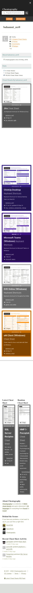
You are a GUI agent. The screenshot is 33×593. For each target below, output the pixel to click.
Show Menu (30, 2)
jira (6, 120)
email (12, 353)
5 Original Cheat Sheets (19, 39)
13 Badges (15, 46)
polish (21, 482)
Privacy (23, 573)
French (25, 508)
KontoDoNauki (26, 472)
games (7, 304)
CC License (8, 573)
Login (9, 19)
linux (7, 208)
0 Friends (14, 41)
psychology (23, 479)
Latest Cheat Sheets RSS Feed (15, 578)
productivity (18, 208)
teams (13, 259)
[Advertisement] (13, 3)
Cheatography (7, 504)
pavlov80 (9, 547)
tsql (7, 463)
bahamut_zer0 (10, 115)
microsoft (8, 259)
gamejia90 (9, 542)
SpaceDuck (10, 529)
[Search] (26, 13)
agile (15, 120)
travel (4, 511)
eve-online (13, 304)
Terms (16, 573)
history (24, 477)
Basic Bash (22, 542)
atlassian (10, 120)
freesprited (9, 458)
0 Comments (16, 44)
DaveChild (9, 525)
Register (21, 19)
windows (11, 208)
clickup (24, 208)
